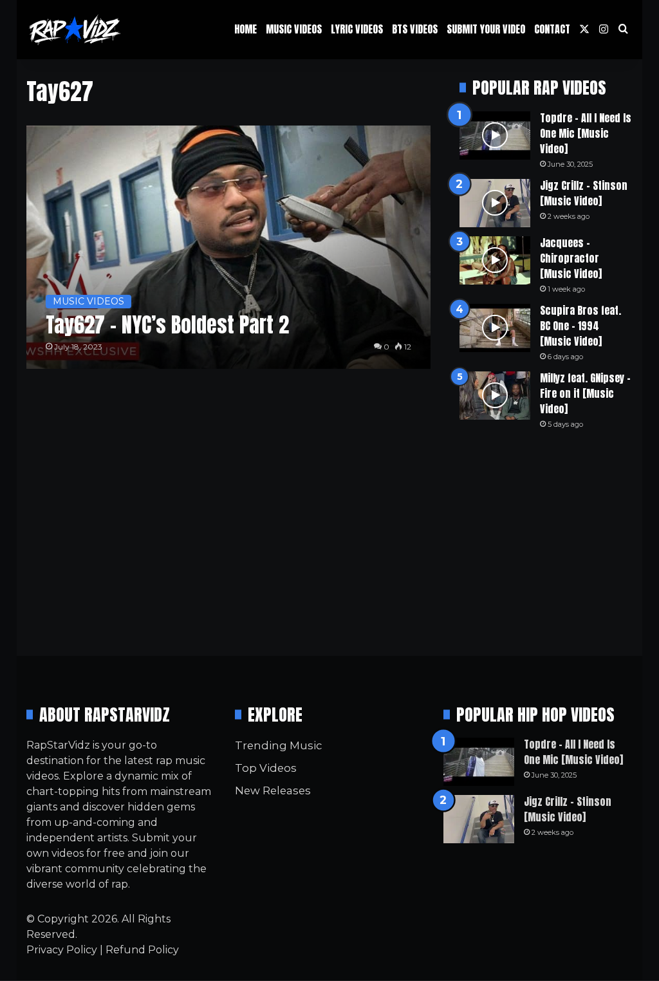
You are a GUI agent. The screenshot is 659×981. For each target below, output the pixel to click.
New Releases (273, 790)
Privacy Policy (61, 950)
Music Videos (294, 29)
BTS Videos (415, 29)
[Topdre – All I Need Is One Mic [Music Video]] (494, 135)
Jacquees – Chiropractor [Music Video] (571, 258)
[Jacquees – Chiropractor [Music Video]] (494, 260)
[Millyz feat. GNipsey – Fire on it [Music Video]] (494, 395)
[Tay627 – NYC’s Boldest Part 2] (228, 247)
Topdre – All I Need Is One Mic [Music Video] (585, 133)
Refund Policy (142, 950)
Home (245, 29)
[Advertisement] (546, 542)
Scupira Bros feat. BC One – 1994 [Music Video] (580, 326)
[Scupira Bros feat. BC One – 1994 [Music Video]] (494, 328)
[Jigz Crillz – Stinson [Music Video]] (494, 203)
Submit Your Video (486, 29)
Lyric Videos (357, 29)
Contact (552, 29)
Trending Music (278, 745)
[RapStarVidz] (74, 30)
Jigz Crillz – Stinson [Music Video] (583, 193)
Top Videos (266, 767)
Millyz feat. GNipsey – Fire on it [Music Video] (585, 393)
